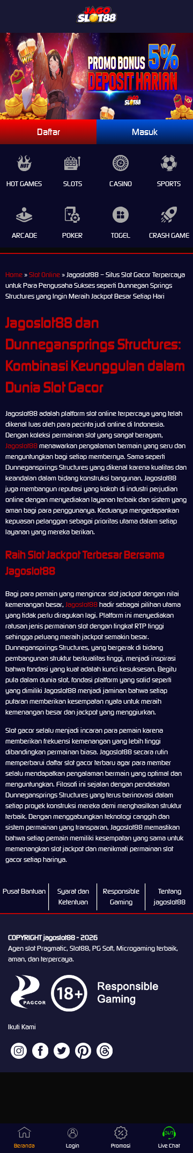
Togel (120, 235)
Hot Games (24, 183)
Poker (72, 235)
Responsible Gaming (121, 897)
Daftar (48, 132)
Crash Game (169, 235)
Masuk (145, 132)
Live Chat (169, 1145)
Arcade (24, 235)
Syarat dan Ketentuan (73, 897)
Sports (169, 183)
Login (72, 1145)
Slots (72, 183)
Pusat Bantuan (24, 891)
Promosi (120, 1145)
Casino (120, 183)
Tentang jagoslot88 (169, 897)
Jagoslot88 (21, 445)
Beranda (24, 1145)
